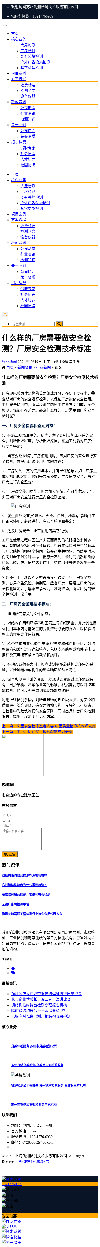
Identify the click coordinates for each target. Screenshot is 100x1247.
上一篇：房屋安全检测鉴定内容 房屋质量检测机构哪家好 (49, 726)
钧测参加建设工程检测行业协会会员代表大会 (32, 914)
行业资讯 (27, 114)
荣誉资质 (27, 136)
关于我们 (18, 125)
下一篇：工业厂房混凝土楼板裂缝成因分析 (37, 732)
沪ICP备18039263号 (33, 1162)
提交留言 (10, 854)
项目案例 (18, 73)
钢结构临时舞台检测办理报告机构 (24, 875)
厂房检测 (27, 51)
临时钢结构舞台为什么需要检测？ (24, 885)
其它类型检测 (31, 68)
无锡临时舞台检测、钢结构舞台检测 (26, 894)
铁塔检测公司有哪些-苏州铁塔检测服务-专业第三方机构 (48, 1085)
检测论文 (27, 91)
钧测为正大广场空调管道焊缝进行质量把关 (46, 994)
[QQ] (13, 969)
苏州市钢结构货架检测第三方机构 (34, 1104)
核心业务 (18, 39)
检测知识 (27, 119)
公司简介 (27, 131)
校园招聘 (27, 165)
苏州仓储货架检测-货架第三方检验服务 (37, 1065)
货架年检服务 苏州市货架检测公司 (34, 1046)
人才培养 (27, 159)
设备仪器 (27, 96)
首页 (15, 34)
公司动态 (27, 108)
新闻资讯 (18, 102)
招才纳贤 (18, 142)
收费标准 (27, 85)
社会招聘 (27, 154)
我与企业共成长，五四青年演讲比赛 (41, 999)
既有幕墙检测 (31, 56)
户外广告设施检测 (35, 62)
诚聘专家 (27, 148)
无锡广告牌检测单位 (15, 904)
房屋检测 (27, 45)
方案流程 (18, 79)
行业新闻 (9, 362)
